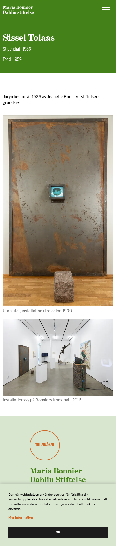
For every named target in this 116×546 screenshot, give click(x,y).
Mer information (20, 518)
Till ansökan (44, 445)
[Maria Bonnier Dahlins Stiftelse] (18, 10)
